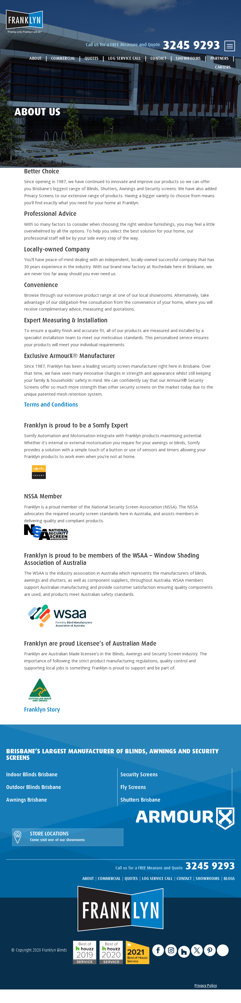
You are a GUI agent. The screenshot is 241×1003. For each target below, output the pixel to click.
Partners (219, 58)
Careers (223, 67)
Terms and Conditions (51, 404)
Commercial (63, 58)
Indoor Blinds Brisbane (32, 774)
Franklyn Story (42, 709)
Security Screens (139, 774)
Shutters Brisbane (140, 800)
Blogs (229, 878)
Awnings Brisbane (26, 800)
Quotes (92, 58)
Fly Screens (133, 787)
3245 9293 (191, 45)
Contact (158, 58)
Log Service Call (124, 58)
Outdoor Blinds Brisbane (33, 787)
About (35, 58)
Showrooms (188, 58)
